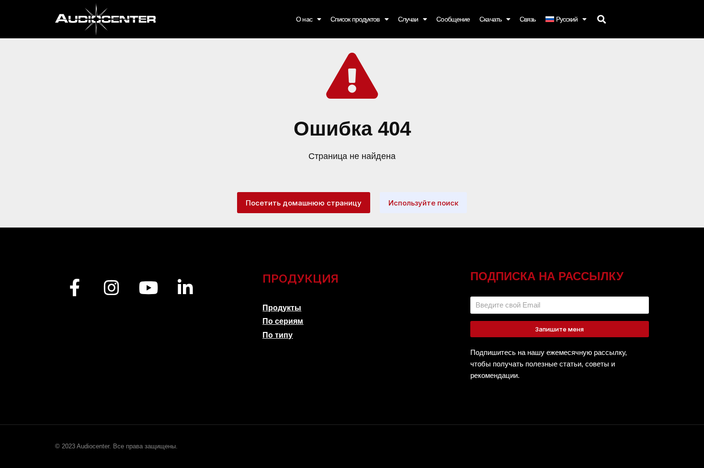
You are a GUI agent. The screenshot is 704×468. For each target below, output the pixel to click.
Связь (528, 19)
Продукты (281, 308)
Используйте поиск (423, 202)
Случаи (408, 19)
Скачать (490, 19)
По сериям (282, 321)
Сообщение (453, 19)
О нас (304, 19)
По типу (277, 335)
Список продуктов (355, 19)
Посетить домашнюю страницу (304, 202)
